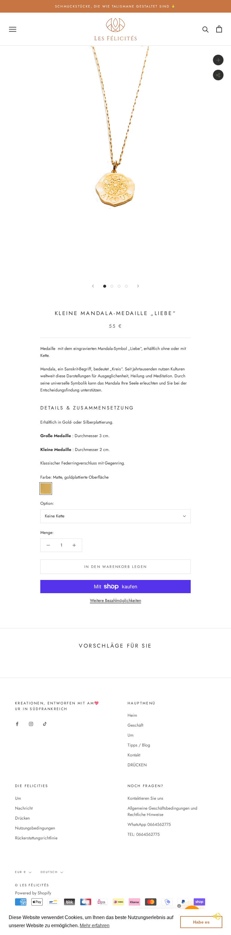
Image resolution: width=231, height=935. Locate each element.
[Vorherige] (93, 286)
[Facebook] (17, 723)
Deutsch (49, 872)
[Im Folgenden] (138, 286)
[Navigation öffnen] (12, 29)
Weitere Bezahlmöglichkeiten (115, 600)
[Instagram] (31, 723)
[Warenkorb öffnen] (219, 29)
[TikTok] (45, 723)
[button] (94, 925)
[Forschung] (205, 29)
